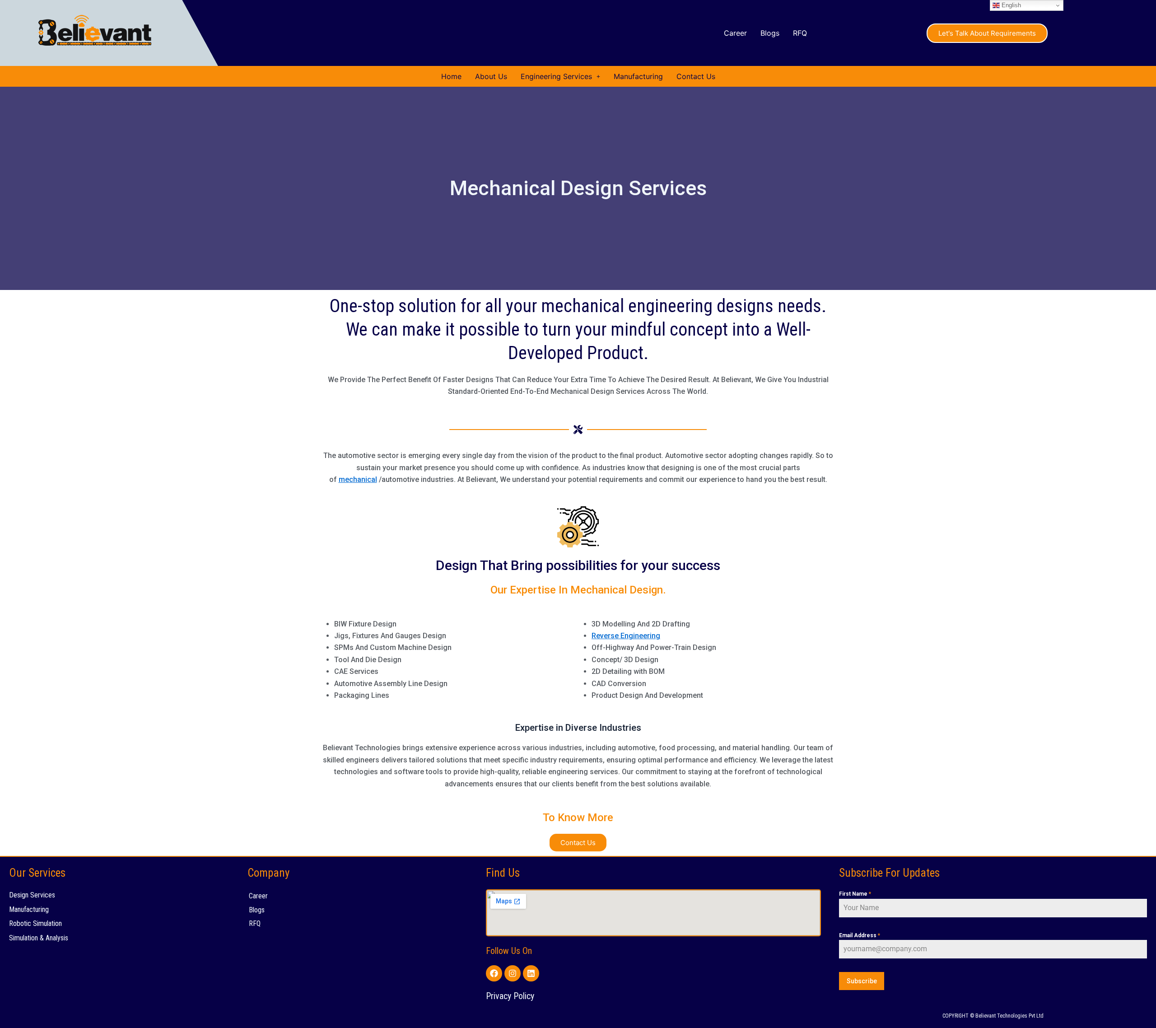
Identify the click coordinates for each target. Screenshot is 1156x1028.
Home (451, 76)
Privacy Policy (510, 996)
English (1010, 5)
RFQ (800, 32)
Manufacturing (638, 76)
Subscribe (862, 981)
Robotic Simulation (35, 923)
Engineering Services (556, 76)
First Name (855, 894)
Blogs (769, 32)
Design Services (32, 895)
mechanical (358, 479)
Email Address (859, 935)
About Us (491, 76)
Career (735, 32)
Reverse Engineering (626, 635)
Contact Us (695, 76)
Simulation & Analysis (38, 938)
